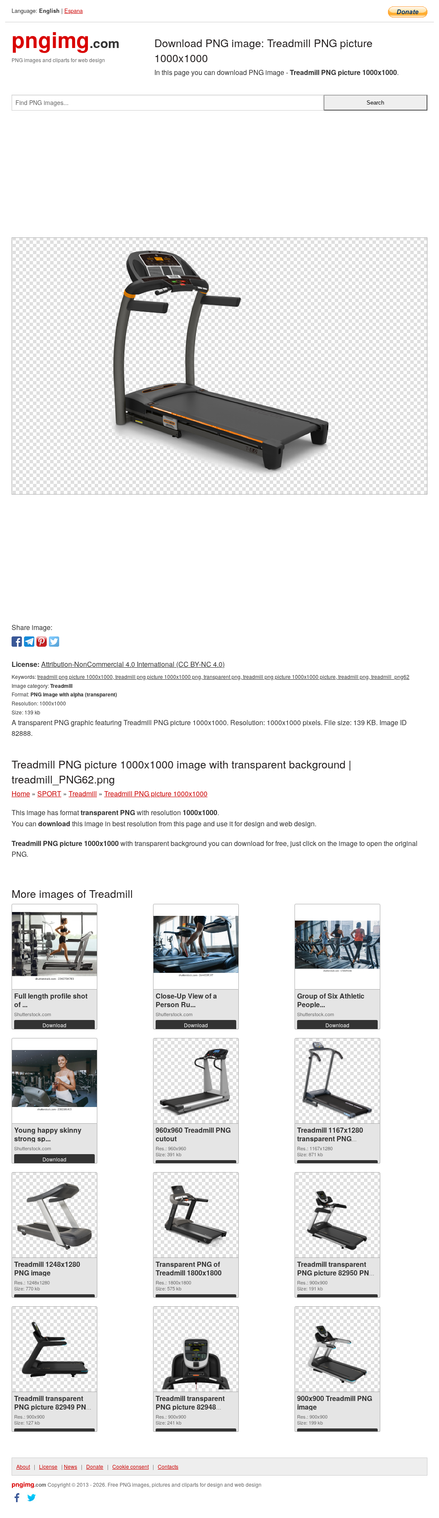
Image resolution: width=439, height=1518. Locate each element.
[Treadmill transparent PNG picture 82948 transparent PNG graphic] (196, 1349)
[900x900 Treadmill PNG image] (337, 1349)
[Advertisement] (219, 177)
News (70, 1466)
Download (54, 1025)
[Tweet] (54, 641)
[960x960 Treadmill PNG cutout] (196, 1081)
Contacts (168, 1466)
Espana (73, 10)
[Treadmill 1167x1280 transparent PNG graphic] (338, 1081)
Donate (94, 1466)
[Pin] (41, 641)
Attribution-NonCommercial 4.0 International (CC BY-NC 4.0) (133, 664)
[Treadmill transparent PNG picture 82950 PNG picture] (337, 1215)
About (23, 1466)
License (48, 1466)
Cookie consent (130, 1466)
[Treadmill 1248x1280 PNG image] (54, 1215)
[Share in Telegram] (29, 641)
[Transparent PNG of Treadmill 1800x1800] (196, 1215)
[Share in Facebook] (17, 641)
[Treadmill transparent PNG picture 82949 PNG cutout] (54, 1349)
